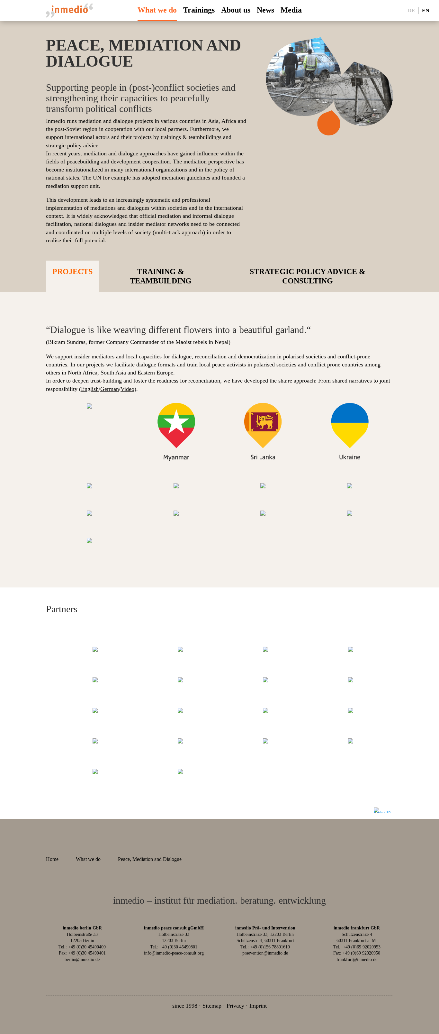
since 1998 (184, 1005)
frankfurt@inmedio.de (356, 959)
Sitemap (211, 1005)
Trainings (199, 10)
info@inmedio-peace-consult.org (174, 953)
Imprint (258, 1005)
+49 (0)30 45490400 (87, 947)
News (265, 10)
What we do (157, 10)
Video (127, 389)
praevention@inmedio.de (265, 953)
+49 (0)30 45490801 (178, 947)
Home (52, 859)
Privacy (235, 1005)
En (425, 10)
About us (235, 10)
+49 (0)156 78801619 (270, 947)
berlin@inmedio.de (82, 959)
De (411, 10)
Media (291, 10)
